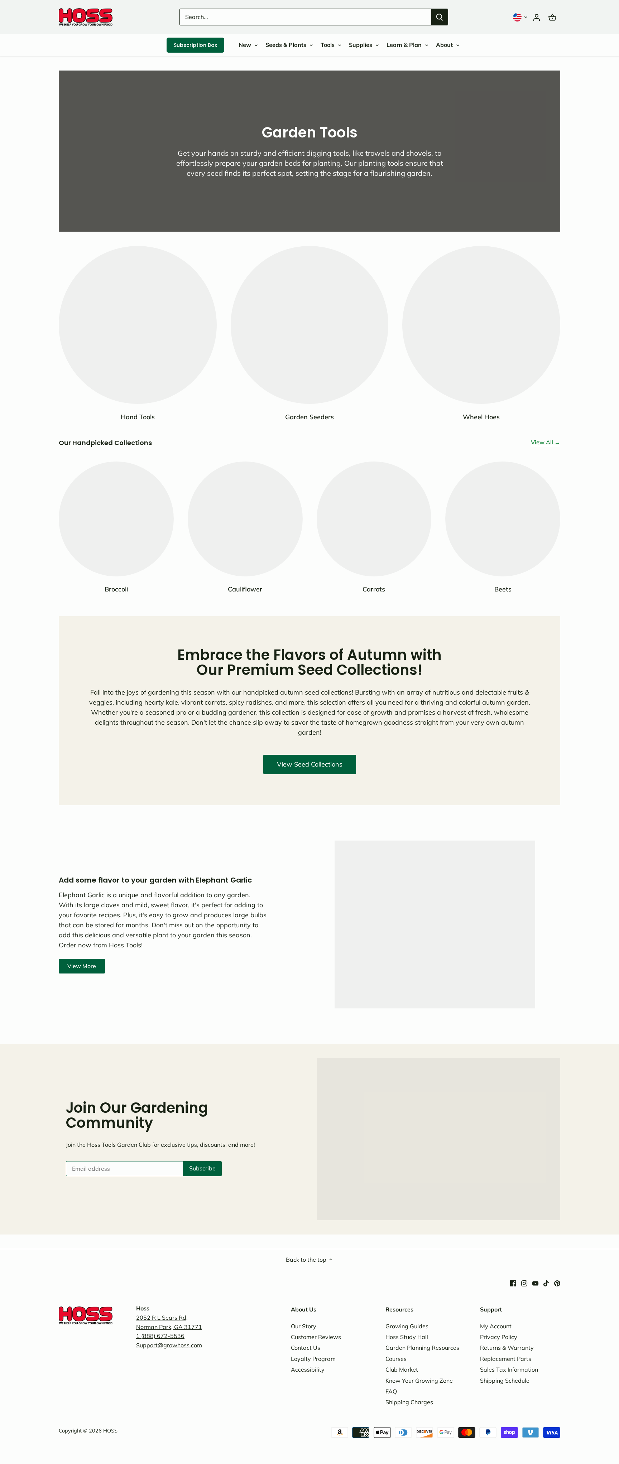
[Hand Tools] (138, 325)
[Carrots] (374, 519)
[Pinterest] (557, 1283)
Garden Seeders (309, 417)
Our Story (303, 1326)
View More (81, 966)
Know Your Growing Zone (419, 1380)
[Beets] (502, 519)
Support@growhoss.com (169, 1345)
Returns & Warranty (507, 1347)
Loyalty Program (313, 1358)
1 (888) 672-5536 (160, 1335)
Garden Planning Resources (422, 1347)
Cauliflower (245, 589)
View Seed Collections (309, 764)
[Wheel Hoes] (481, 325)
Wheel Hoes (481, 417)
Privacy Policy (498, 1336)
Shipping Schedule (504, 1380)
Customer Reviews (316, 1336)
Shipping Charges (409, 1402)
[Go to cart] (552, 17)
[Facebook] (513, 1283)
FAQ (391, 1391)
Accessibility (308, 1369)
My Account (496, 1326)
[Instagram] (524, 1283)
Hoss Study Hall (406, 1336)
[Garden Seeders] (310, 325)
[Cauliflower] (245, 519)
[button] (521, 17)
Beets (503, 589)
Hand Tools (138, 417)
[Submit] (439, 17)
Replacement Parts (505, 1358)
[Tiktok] (546, 1283)
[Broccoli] (116, 519)
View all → (545, 442)
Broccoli (116, 589)
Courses (396, 1358)
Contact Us (305, 1347)
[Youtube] (535, 1283)
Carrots (374, 589)
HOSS (110, 1430)
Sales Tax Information (509, 1369)
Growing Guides (406, 1326)
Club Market (401, 1369)
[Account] (536, 17)
